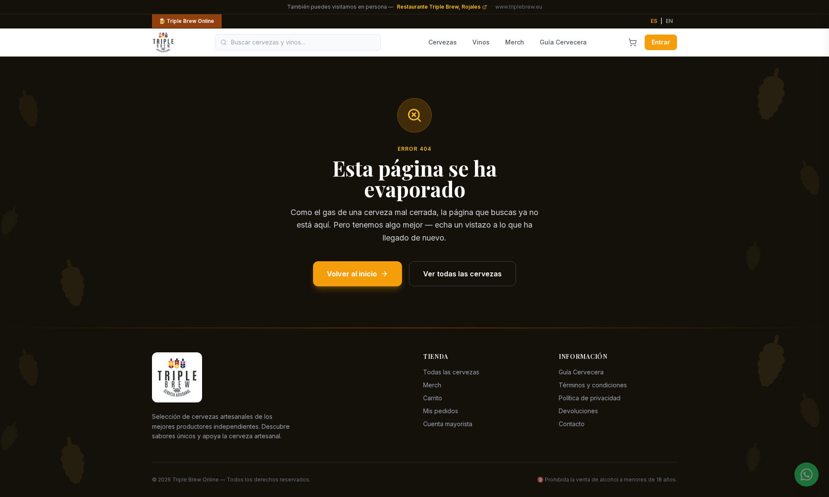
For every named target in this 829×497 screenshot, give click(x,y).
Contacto (572, 423)
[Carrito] (632, 42)
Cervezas (442, 42)
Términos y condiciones (593, 385)
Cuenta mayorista (447, 423)
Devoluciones (578, 411)
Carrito (432, 398)
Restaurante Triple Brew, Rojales (439, 6)
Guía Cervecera (563, 42)
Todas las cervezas (451, 372)
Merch (514, 42)
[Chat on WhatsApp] (806, 474)
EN (669, 21)
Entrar (661, 42)
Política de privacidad (589, 398)
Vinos (481, 42)
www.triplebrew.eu (518, 6)
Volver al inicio (352, 273)
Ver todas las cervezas (462, 273)
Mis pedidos (440, 411)
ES (654, 21)
